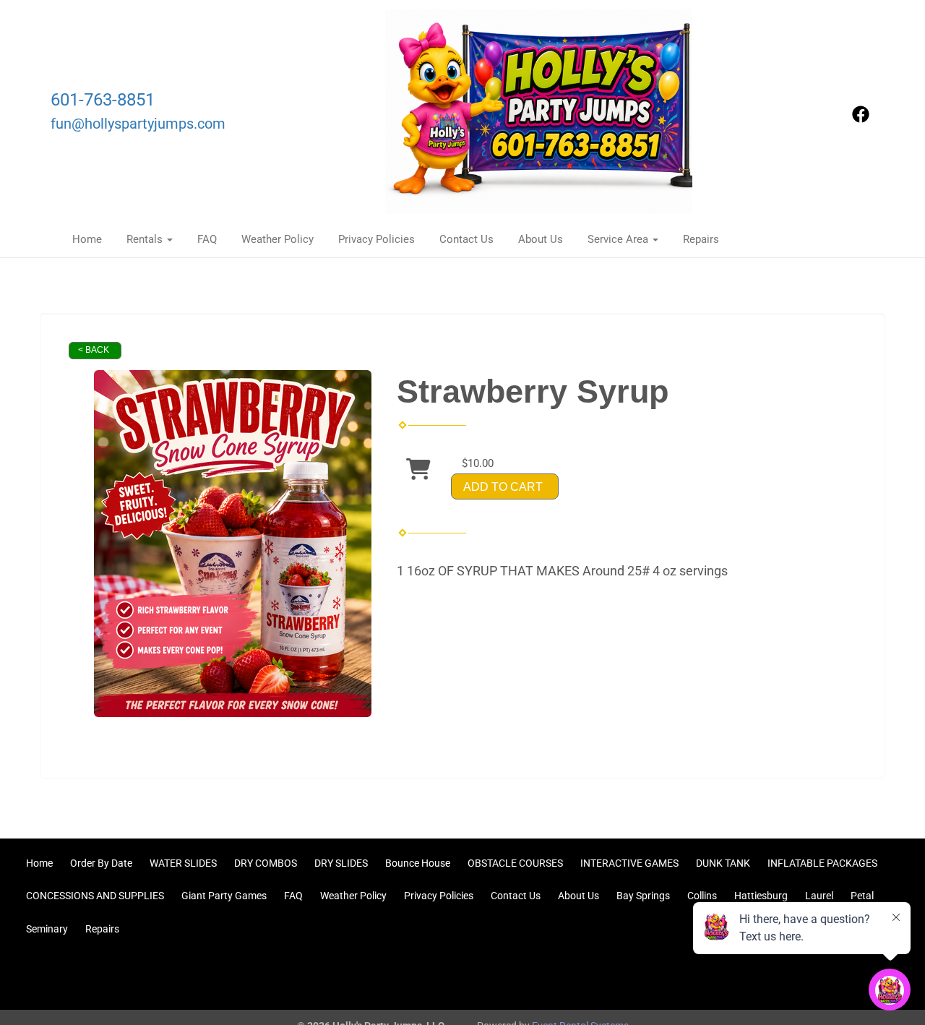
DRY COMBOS (265, 863)
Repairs (701, 239)
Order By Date (101, 863)
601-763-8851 (103, 100)
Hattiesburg (761, 895)
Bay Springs (643, 895)
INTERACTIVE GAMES (629, 863)
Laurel (819, 895)
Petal (862, 895)
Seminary (47, 929)
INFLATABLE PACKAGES (822, 863)
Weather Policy (277, 239)
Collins (702, 895)
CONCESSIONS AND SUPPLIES (95, 895)
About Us (540, 239)
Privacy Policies (376, 239)
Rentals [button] (145, 239)
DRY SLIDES (341, 863)
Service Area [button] (619, 239)
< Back (93, 350)
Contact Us (466, 239)
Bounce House (417, 863)
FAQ (207, 239)
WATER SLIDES (183, 863)
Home (87, 239)
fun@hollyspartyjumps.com (138, 124)
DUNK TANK (723, 863)
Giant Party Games (224, 895)
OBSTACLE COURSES (515, 863)
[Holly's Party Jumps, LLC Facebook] (860, 119)
